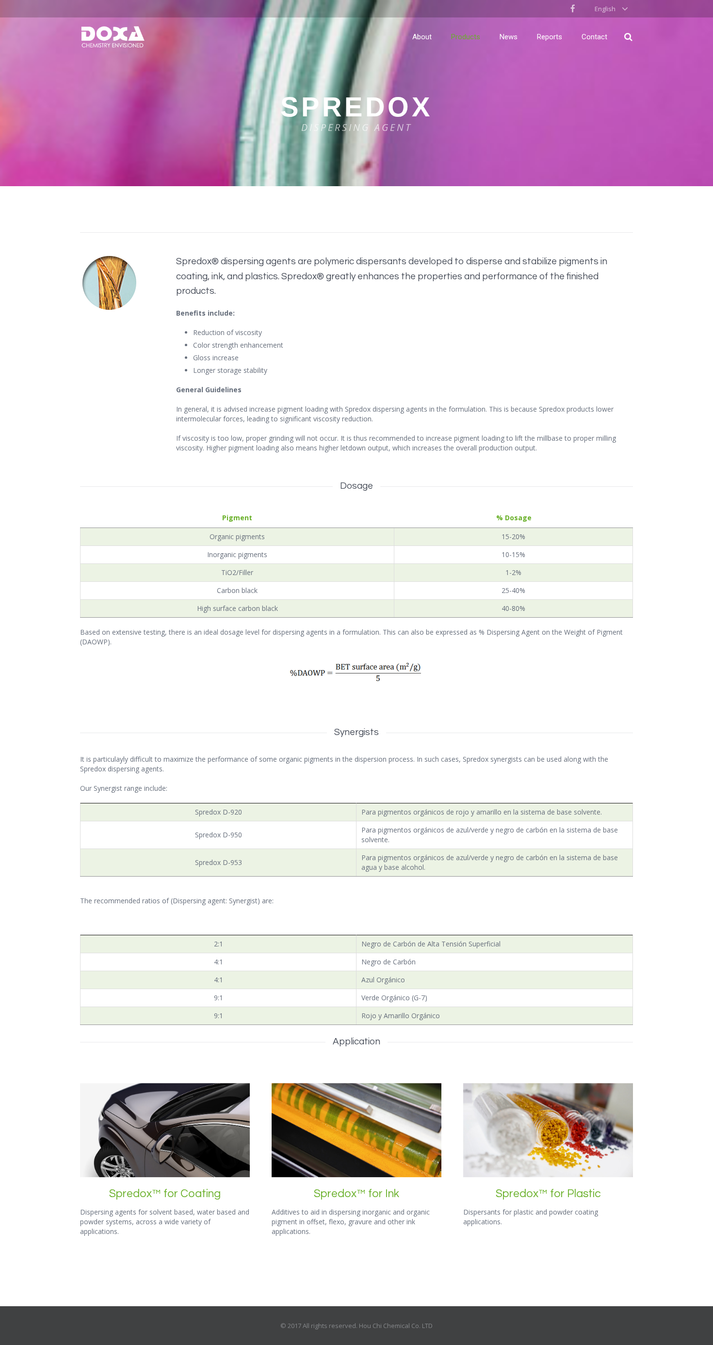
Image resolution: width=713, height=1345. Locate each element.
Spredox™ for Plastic (548, 1194)
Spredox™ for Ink (356, 1194)
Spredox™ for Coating (165, 1194)
